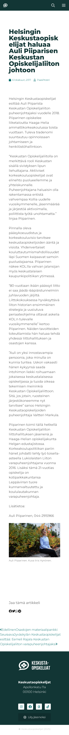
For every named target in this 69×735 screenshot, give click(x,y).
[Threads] (39, 707)
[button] (53, 5)
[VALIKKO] (63, 5)
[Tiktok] (48, 707)
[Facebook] (30, 707)
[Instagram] (21, 707)
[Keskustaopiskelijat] (5, 5)
